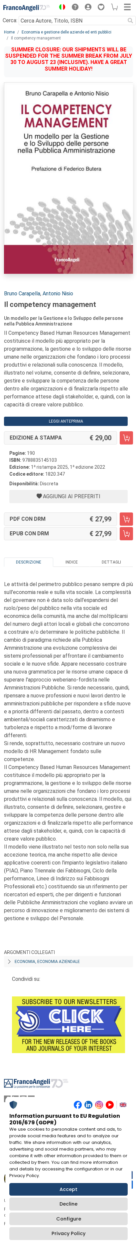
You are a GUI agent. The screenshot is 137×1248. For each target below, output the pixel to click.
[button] (60, 8)
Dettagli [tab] (111, 562)
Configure (68, 1219)
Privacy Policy (68, 1233)
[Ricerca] (130, 20)
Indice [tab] (72, 562)
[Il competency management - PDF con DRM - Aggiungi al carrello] (126, 519)
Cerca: (10, 20)
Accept (68, 1189)
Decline (68, 1204)
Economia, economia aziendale (47, 961)
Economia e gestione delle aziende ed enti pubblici (66, 32)
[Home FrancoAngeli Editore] (26, 8)
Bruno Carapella (22, 293)
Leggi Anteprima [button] (66, 421)
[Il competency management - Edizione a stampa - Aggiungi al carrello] (126, 438)
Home (9, 32)
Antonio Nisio (58, 293)
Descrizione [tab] (28, 562)
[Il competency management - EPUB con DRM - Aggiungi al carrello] (126, 533)
